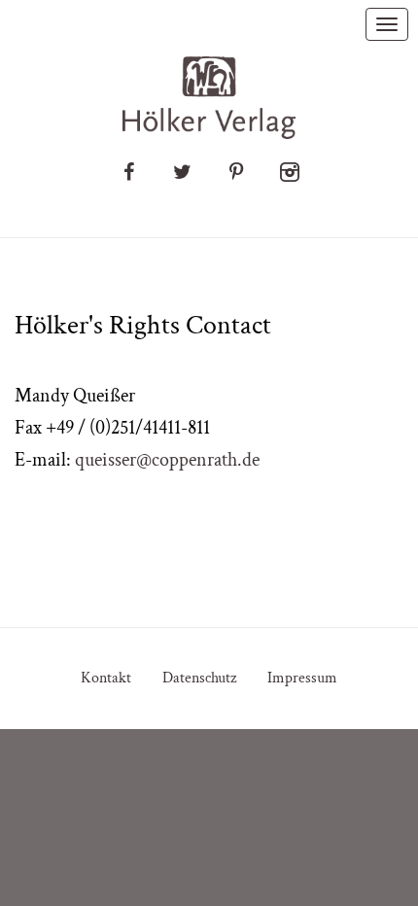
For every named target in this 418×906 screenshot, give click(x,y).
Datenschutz (199, 678)
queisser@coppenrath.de (167, 459)
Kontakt (106, 678)
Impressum (302, 678)
